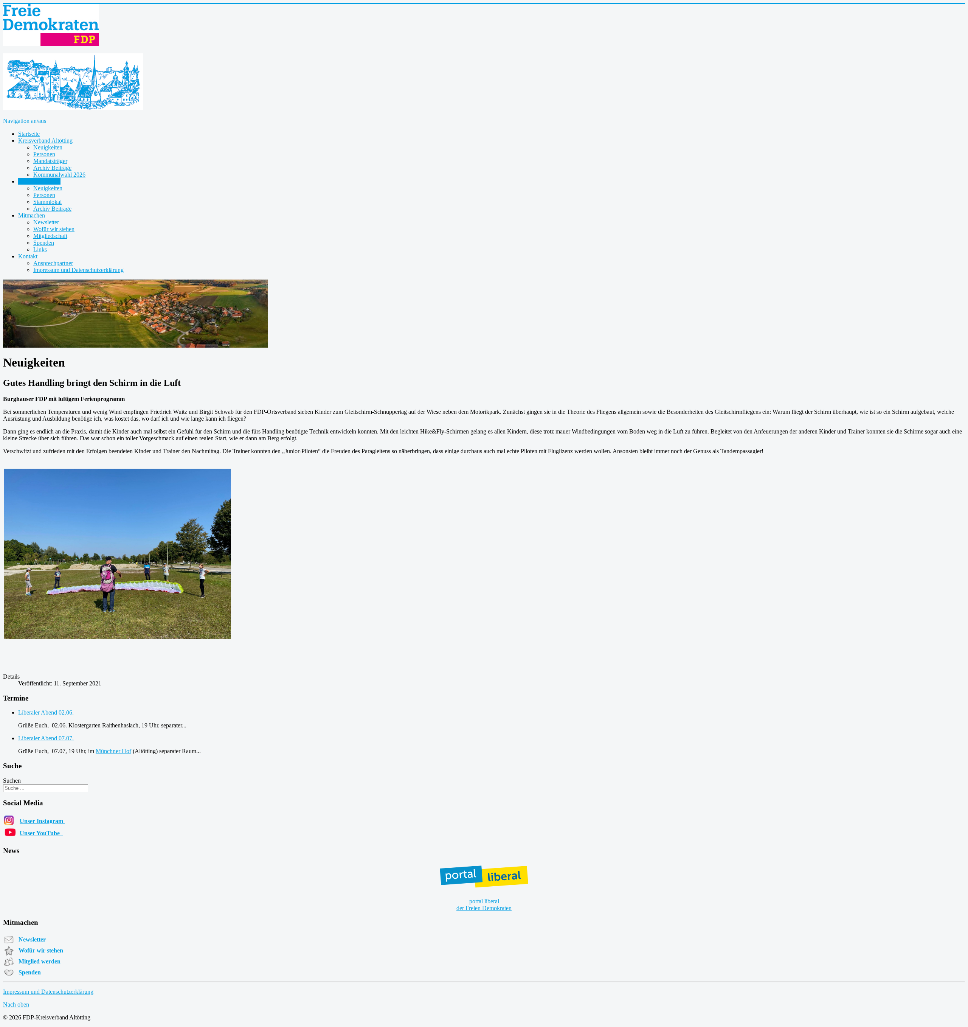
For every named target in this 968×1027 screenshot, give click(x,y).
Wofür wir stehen (53, 229)
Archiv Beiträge (52, 168)
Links (40, 249)
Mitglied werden (39, 961)
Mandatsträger (50, 161)
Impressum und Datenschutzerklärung (78, 270)
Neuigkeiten (47, 147)
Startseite (29, 134)
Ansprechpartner (53, 263)
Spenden (43, 242)
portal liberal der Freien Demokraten (484, 904)
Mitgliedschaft (50, 236)
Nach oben (16, 1004)
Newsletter (46, 222)
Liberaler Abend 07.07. (46, 738)
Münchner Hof (113, 751)
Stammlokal (47, 202)
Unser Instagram (42, 821)
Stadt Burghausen (39, 181)
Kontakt (27, 256)
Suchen (12, 780)
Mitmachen (31, 215)
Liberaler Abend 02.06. (46, 712)
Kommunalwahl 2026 (59, 174)
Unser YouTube (41, 833)
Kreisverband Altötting (45, 140)
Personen (44, 154)
